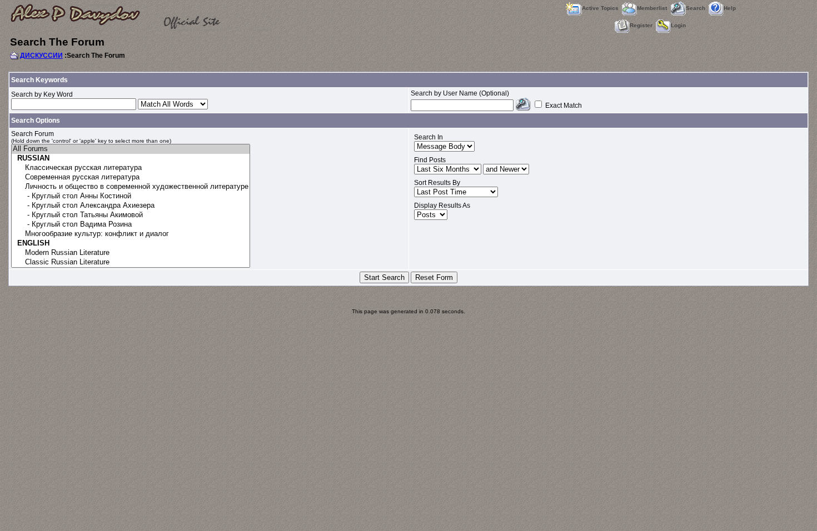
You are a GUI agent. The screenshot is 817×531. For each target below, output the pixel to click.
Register (641, 25)
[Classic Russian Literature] (131, 262)
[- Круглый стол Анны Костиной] (131, 196)
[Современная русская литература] (131, 177)
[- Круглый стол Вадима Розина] (131, 224)
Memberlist (652, 8)
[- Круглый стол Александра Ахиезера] (131, 206)
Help (730, 8)
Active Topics (600, 8)
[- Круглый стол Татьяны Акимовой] (131, 215)
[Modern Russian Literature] (131, 253)
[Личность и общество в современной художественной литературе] (131, 187)
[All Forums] (131, 149)
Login (678, 25)
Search (695, 8)
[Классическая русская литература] (131, 168)
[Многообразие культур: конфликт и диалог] (131, 234)
